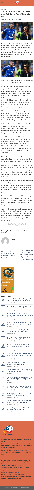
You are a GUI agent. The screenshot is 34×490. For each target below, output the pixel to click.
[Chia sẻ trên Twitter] (15, 224)
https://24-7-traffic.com (22, 450)
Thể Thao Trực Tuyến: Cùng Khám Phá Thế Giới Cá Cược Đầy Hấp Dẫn (18, 338)
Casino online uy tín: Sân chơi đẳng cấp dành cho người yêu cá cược (19, 363)
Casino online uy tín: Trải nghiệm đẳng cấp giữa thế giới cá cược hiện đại (18, 330)
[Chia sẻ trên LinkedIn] (24, 224)
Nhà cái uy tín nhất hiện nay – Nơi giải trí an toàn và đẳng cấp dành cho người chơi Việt (19, 355)
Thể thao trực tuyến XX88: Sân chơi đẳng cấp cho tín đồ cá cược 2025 (19, 394)
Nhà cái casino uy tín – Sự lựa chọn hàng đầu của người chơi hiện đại (19, 370)
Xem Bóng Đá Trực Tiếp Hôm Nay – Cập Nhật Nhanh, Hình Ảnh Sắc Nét (19, 307)
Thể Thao (3, 9)
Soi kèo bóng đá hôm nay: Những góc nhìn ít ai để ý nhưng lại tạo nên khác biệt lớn (19, 346)
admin (19, 19)
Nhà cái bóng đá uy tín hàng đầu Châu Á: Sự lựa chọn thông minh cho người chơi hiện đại (19, 378)
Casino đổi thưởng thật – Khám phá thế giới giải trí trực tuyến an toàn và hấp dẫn (19, 323)
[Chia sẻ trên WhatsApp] (9, 224)
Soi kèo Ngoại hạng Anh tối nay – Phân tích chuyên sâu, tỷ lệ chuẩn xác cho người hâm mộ (20, 315)
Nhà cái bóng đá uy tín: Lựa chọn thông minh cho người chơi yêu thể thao (19, 401)
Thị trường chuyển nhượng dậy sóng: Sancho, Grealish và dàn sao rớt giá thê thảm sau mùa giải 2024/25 (25, 254)
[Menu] (2, 3)
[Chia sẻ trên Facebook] (12, 224)
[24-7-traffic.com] (17, 3)
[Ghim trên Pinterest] (21, 224)
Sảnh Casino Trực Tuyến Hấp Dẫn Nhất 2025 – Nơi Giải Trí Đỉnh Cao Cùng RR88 (19, 387)
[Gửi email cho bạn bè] (18, 224)
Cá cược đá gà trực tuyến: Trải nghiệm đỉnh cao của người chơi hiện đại (18, 409)
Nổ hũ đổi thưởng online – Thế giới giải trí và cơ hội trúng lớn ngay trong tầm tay (19, 299)
